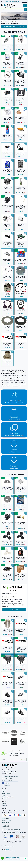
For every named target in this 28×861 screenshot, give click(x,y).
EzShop (7, 849)
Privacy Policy (9, 832)
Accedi (4, 803)
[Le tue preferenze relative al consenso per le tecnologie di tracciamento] (25, 858)
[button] (25, 5)
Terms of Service (19, 832)
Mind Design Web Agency (12, 851)
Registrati (4, 805)
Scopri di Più (14, 610)
